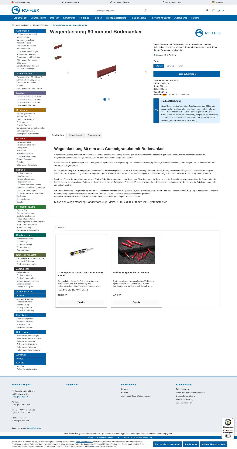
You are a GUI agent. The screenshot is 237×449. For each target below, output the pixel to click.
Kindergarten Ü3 (24, 116)
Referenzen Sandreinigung (28, 350)
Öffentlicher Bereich (25, 119)
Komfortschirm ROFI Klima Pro (30, 77)
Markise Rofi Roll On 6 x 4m (29, 97)
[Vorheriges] (68, 72)
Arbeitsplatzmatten (25, 238)
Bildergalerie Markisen (26, 105)
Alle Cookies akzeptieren (213, 444)
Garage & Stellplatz (25, 287)
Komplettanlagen (24, 43)
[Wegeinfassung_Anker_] (107, 72)
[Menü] (232, 419)
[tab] (58, 135)
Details (81, 302)
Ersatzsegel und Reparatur (28, 57)
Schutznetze (22, 110)
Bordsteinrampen (24, 173)
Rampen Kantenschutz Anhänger (31, 187)
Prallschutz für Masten (26, 83)
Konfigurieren (191, 444)
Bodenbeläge (22, 241)
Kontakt (124, 392)
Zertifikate (21, 355)
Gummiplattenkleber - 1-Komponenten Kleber (80, 274)
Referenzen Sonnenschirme (29, 338)
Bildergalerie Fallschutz (27, 165)
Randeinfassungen (25, 159)
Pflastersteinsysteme (26, 219)
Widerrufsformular (184, 403)
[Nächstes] (146, 72)
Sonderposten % (24, 291)
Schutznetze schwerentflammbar (31, 128)
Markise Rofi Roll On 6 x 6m (29, 102)
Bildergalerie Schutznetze (28, 134)
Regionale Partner (25, 327)
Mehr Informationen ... (84, 442)
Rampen (20, 170)
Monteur (20, 366)
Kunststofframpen (24, 199)
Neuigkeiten (22, 315)
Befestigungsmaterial (26, 131)
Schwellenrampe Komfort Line (30, 193)
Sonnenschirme (24, 73)
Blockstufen (22, 210)
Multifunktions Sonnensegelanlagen (26, 38)
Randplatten (22, 148)
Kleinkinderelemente (25, 213)
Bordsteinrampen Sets (26, 278)
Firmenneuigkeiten (25, 321)
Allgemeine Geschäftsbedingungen (136, 396)
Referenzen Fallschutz (26, 347)
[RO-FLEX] (209, 33)
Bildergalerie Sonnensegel (28, 60)
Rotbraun (159, 66)
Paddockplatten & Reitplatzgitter (30, 222)
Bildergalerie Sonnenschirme (29, 88)
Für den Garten (23, 247)
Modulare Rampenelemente (29, 185)
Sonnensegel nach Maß (27, 34)
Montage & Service (25, 299)
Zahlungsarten (182, 389)
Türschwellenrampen (26, 179)
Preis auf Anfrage (187, 74)
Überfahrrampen (24, 176)
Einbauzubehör (23, 48)
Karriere (20, 363)
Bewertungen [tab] (94, 135)
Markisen (20, 93)
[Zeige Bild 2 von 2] (109, 99)
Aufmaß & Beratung (25, 310)
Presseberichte (23, 324)
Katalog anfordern (24, 307)
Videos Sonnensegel (26, 69)
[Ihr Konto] (207, 10)
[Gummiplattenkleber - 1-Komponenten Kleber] (81, 250)
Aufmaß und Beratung (26, 54)
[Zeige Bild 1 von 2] (105, 99)
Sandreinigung (23, 305)
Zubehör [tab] (60, 227)
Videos (19, 359)
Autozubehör (22, 269)
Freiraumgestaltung (25, 207)
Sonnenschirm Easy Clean (28, 80)
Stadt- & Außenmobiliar (27, 224)
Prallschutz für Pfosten (26, 46)
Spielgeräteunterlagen (26, 156)
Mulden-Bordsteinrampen (28, 281)
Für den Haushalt (24, 244)
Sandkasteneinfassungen (28, 230)
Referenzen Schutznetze (27, 344)
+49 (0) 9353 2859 (20, 397)
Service (20, 295)
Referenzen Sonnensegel (28, 335)
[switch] (228, 435)
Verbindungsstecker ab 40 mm (131, 272)
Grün (181, 66)
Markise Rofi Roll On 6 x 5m (29, 99)
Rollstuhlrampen (24, 182)
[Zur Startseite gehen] (25, 10)
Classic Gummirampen (26, 190)
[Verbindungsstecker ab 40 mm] (136, 250)
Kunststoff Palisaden (25, 261)
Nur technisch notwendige (167, 444)
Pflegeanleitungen (24, 302)
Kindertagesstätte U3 (26, 113)
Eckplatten (21, 150)
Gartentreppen (23, 250)
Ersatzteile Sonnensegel (27, 51)
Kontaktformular (33, 428)
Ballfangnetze (23, 122)
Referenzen (22, 332)
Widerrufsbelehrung (184, 399)
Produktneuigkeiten (25, 319)
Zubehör (20, 85)
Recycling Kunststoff (26, 255)
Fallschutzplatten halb (26, 145)
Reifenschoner (23, 272)
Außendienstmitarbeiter (27, 369)
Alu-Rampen (22, 196)
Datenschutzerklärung (185, 396)
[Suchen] (145, 10)
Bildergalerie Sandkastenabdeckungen (28, 64)
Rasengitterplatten (25, 153)
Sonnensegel (22, 31)
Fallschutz (21, 138)
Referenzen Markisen (26, 341)
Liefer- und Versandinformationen (190, 392)
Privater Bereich (24, 125)
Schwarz (170, 66)
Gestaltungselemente (26, 216)
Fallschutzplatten (24, 142)
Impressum (72, 384)
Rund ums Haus (24, 235)
